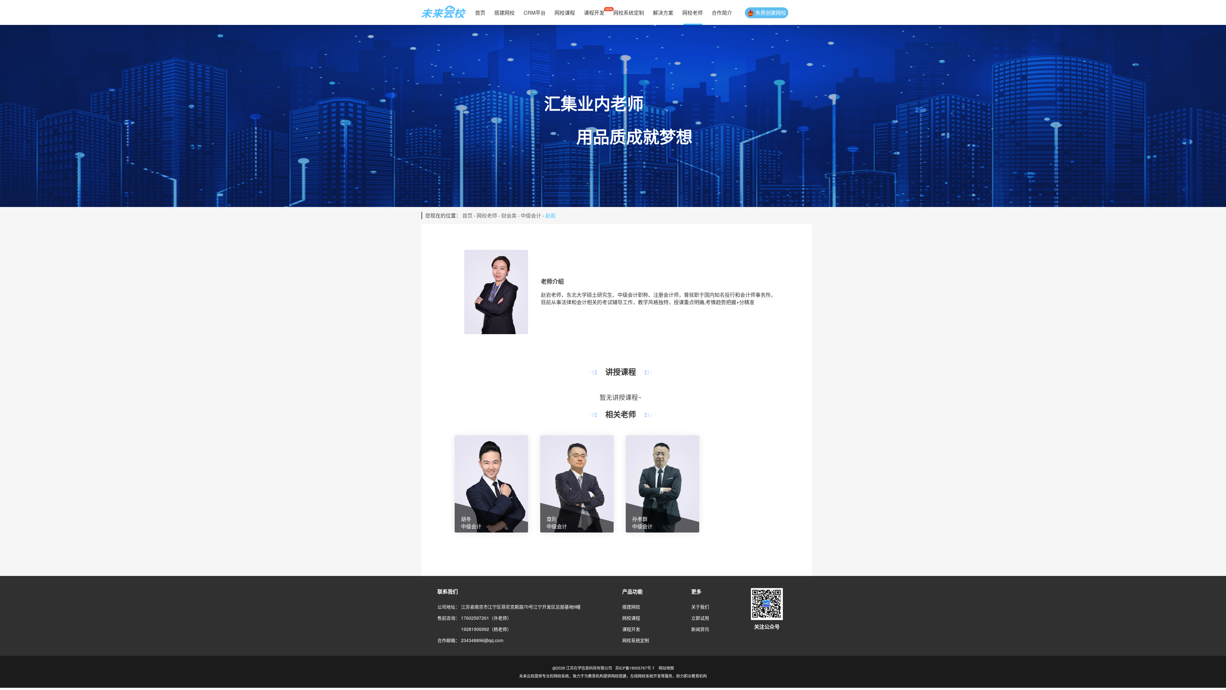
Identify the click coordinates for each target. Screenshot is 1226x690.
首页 (480, 12)
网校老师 (692, 12)
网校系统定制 (628, 12)
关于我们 (700, 606)
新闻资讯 (700, 629)
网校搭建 (618, 675)
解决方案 (663, 12)
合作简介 (722, 12)
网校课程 (565, 12)
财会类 (509, 215)
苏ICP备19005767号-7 (635, 668)
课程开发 (594, 12)
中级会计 (531, 215)
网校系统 (561, 675)
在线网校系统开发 (645, 675)
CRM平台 (535, 12)
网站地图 (666, 668)
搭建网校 (504, 12)
